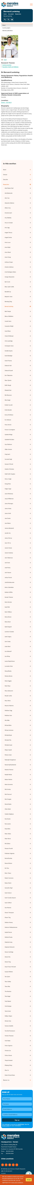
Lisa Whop (7, 656)
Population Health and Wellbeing (10, 67)
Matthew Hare (8, 715)
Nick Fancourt (8, 794)
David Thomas (8, 360)
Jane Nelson (8, 523)
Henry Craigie (8, 479)
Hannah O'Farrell (9, 464)
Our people (11, 14)
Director (5, 174)
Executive (5, 179)
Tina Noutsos (8, 991)
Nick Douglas (8, 799)
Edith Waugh (8, 385)
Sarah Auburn (8, 893)
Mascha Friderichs (9, 705)
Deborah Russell (9, 370)
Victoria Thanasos (9, 1035)
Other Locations (7, 1158)
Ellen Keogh (7, 400)
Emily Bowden (8, 410)
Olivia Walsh (8, 809)
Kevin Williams (8, 612)
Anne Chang (8, 257)
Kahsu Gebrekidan (9, 587)
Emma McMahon (9, 415)
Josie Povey (7, 567)
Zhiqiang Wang (8, 1065)
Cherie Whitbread (9, 336)
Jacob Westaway (9, 493)
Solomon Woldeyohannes (11, 927)
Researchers (18, 14)
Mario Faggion (8, 681)
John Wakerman (9, 558)
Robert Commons (9, 878)
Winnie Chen (8, 1021)
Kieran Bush (8, 622)
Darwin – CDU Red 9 (6, 102)
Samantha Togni (8, 888)
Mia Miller (7, 720)
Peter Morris (8, 838)
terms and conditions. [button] (17, 1182)
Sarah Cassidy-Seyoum (10, 897)
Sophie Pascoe (8, 932)
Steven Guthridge (9, 952)
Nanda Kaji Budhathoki (10, 764)
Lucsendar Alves (9, 666)
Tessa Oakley (8, 981)
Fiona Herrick (8, 424)
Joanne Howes (8, 548)
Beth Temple (8, 311)
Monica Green (8, 755)
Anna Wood (8, 252)
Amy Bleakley (8, 217)
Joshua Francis (8, 577)
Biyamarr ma (6, 1080)
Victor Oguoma (8, 1045)
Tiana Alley (7, 986)
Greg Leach (7, 454)
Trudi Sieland (8, 1001)
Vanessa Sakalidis (9, 1026)
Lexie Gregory (8, 636)
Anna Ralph (7, 247)
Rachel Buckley (8, 858)
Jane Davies (8, 518)
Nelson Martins (8, 779)
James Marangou (9, 503)
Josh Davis (7, 562)
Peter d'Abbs (8, 833)
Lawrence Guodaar (9, 631)
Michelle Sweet (8, 745)
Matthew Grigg (8, 710)
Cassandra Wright (9, 326)
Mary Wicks (8, 700)
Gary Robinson (8, 444)
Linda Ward (7, 646)
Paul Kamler (8, 819)
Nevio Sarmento (9, 784)
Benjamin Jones (8, 296)
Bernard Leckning (9, 306)
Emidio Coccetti (8, 405)
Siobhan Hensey (9, 922)
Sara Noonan (8, 907)
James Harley (8, 508)
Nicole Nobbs (8, 804)
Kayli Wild (7, 607)
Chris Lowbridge (8, 341)
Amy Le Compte (9, 222)
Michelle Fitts (8, 740)
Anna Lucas (7, 242)
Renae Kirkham (8, 863)
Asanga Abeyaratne (9, 277)
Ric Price (7, 868)
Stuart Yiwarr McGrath (10, 966)
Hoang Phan (8, 484)
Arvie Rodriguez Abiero (10, 272)
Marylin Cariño (8, 695)
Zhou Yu (7, 1070)
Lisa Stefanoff (8, 651)
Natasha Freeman (9, 769)
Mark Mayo (7, 686)
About (3, 25)
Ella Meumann (8, 395)
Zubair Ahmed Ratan (10, 1075)
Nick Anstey (8, 789)
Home (5, 14)
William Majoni (8, 1016)
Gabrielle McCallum (9, 439)
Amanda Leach (8, 213)
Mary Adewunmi (9, 691)
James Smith (8, 513)
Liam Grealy (7, 641)
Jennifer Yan (8, 533)
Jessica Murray (8, 538)
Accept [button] (29, 1179)
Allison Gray (8, 208)
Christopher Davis (9, 346)
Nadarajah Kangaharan (10, 760)
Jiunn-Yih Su (8, 543)
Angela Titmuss (8, 232)
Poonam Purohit (9, 848)
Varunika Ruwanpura (10, 1031)
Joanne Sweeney (9, 553)
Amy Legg (7, 227)
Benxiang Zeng (8, 301)
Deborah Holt (8, 365)
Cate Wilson (8, 331)
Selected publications (7, 30)
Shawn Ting (7, 917)
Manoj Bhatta (8, 671)
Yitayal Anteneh (8, 1060)
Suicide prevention (6, 65)
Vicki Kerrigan (8, 1006)
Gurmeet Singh (8, 459)
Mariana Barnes (8, 676)
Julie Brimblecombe (9, 582)
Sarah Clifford (8, 902)
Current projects (6, 28)
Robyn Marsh (8, 883)
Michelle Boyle (8, 735)
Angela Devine (8, 237)
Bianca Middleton (9, 316)
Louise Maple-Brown (10, 661)
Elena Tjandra (8, 380)
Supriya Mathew (9, 971)
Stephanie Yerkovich (9, 947)
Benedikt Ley (8, 291)
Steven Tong (8, 962)
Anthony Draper (9, 262)
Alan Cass (7, 198)
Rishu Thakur (8, 873)
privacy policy (6, 1125)
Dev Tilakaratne (8, 375)
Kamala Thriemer (9, 597)
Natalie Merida (8, 774)
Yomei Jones (8, 1011)
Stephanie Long (8, 942)
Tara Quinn (7, 976)
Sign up (5, 1092)
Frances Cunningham (10, 429)
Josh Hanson (8, 572)
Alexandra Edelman (9, 203)
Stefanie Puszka (8, 937)
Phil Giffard (7, 843)
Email (5, 59)
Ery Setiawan (8, 420)
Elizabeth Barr (8, 390)
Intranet (3, 1173)
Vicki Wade (7, 1040)
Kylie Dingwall (8, 627)
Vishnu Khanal (8, 1055)
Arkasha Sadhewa (9, 267)
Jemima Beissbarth (9, 528)
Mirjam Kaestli (8, 750)
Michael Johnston (9, 730)
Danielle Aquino (8, 351)
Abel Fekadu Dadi (9, 188)
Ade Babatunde (8, 193)
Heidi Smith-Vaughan (10, 474)
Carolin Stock (8, 321)
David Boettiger (8, 355)
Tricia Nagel (7, 996)
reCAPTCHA (20, 1124)
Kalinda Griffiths (9, 592)
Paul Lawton (8, 824)
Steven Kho (7, 957)
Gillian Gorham (8, 449)
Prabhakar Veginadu (9, 853)
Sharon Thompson (9, 912)
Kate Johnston (8, 602)
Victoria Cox (8, 1050)
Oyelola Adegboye (9, 814)
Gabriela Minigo (8, 434)
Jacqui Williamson (9, 498)
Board (4, 169)
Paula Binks (7, 829)
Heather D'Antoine (9, 469)
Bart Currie (7, 282)
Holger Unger (8, 489)
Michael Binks (8, 725)
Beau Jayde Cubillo (9, 286)
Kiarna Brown (8, 617)
